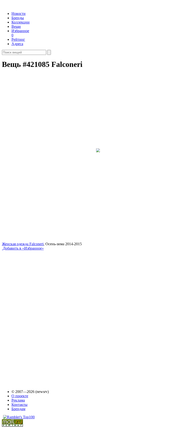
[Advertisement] (38, 315)
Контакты (19, 405)
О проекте (19, 396)
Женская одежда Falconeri (23, 244)
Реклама (18, 400)
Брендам (18, 409)
